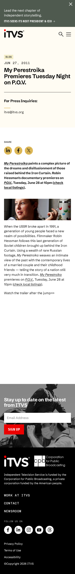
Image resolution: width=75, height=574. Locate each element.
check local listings (27, 284)
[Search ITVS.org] (61, 34)
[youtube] (39, 530)
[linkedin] (18, 530)
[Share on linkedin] (8, 150)
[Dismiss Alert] (70, 4)
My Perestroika (16, 163)
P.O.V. (8, 183)
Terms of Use (12, 550)
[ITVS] (14, 33)
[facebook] (8, 530)
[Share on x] (29, 150)
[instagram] (29, 530)
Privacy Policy (13, 544)
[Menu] (68, 34)
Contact (11, 503)
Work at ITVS (17, 495)
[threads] (50, 530)
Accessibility (12, 557)
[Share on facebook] (18, 150)
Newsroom (13, 511)
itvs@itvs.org (14, 112)
